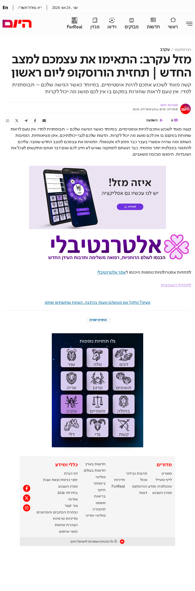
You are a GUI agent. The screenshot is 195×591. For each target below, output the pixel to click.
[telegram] (26, 120)
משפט (101, 503)
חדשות (153, 27)
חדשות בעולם (94, 471)
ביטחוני (99, 484)
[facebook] (35, 120)
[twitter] (17, 120)
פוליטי (100, 477)
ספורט (166, 474)
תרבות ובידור (136, 474)
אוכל (143, 480)
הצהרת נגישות (66, 525)
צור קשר (71, 506)
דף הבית (71, 474)
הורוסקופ (183, 49)
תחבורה (98, 509)
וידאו (111, 27)
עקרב (165, 49)
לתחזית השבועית (176, 285)
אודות (72, 499)
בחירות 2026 (67, 493)
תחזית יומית (98, 320)
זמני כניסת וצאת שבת (60, 480)
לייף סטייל (164, 480)
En (5, 7)
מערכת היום (169, 105)
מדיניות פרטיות (65, 519)
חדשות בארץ (95, 464)
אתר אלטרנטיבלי (111, 272)
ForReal (74, 27)
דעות (143, 493)
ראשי (173, 27)
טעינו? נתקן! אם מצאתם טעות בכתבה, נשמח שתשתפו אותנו (98, 302)
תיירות (119, 480)
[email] (44, 120)
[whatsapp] (7, 120)
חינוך (101, 490)
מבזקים (132, 27)
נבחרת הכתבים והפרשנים (57, 512)
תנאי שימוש (68, 532)
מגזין (94, 27)
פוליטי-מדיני (95, 516)
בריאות (99, 496)
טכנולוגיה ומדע (160, 487)
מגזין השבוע (162, 493)
